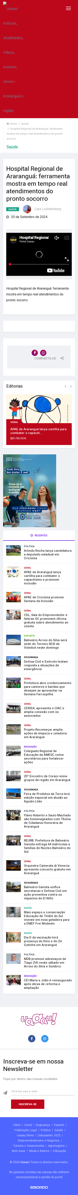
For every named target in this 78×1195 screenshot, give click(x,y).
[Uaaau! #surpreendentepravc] (13, 59)
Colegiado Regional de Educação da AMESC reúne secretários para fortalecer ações (44, 757)
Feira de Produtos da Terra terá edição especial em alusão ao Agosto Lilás (47, 798)
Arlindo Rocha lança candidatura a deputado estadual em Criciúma (48, 554)
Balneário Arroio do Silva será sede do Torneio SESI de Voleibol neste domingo (45, 644)
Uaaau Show (25, 1135)
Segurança (31, 657)
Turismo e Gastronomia (28, 1145)
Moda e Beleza (39, 1151)
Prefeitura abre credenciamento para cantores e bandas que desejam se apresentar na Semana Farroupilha (47, 689)
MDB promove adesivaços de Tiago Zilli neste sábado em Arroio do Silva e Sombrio (45, 963)
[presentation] (65, 386)
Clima (16, 1125)
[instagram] (45, 1039)
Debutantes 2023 (49, 1135)
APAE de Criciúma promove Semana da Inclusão (44, 599)
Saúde (12, 209)
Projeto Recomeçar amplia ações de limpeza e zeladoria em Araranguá (45, 733)
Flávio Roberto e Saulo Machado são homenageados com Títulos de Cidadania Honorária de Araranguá (47, 821)
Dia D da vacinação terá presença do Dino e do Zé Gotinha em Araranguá (43, 941)
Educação (30, 747)
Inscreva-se (28, 1104)
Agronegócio (56, 1145)
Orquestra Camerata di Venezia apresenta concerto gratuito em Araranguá (47, 869)
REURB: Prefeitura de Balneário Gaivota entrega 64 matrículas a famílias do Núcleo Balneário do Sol (47, 846)
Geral (14, 421)
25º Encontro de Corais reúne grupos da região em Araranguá (47, 778)
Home (13, 124)
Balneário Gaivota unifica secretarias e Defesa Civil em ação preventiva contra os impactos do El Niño (45, 893)
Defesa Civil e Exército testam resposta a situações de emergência (46, 665)
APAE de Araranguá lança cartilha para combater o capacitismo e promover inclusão (42, 578)
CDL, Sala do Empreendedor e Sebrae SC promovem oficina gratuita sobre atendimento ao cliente (46, 620)
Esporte (29, 636)
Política (29, 546)
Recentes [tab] (40, 535)
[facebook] (32, 1039)
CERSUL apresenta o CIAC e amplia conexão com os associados (44, 712)
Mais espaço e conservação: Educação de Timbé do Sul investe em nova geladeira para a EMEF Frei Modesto (46, 918)
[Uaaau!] (39, 1019)
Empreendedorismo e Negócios (38, 1140)
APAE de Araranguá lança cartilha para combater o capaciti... (38, 431)
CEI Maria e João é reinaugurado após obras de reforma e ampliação (48, 984)
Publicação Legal (26, 1130)
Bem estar (18, 1151)
